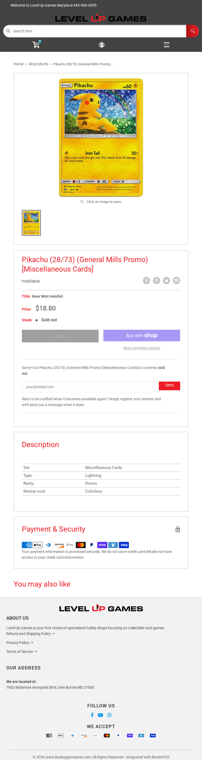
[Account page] (102, 45)
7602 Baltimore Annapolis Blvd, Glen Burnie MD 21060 (50, 687)
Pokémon (31, 281)
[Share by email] (176, 280)
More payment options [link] (141, 348)
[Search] (192, 31)
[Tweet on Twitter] (166, 280)
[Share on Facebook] (146, 280)
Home (18, 64)
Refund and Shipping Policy (29, 634)
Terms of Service (20, 651)
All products (38, 64)
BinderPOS (160, 757)
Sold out (60, 335)
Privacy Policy (18, 643)
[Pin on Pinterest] (156, 280)
